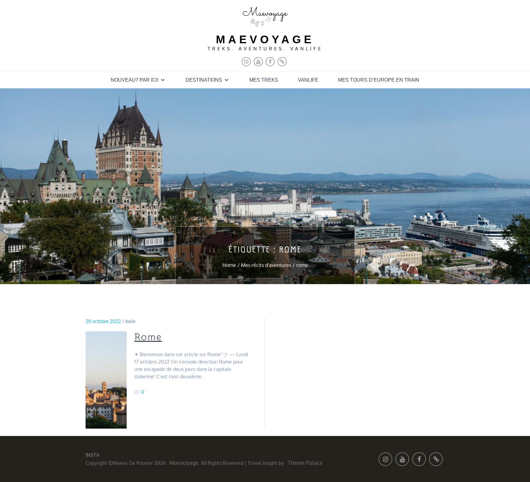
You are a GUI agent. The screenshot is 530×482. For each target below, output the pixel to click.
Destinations (204, 80)
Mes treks (263, 80)
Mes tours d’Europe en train (378, 80)
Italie (130, 321)
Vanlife (308, 80)
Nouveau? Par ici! (134, 80)
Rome (148, 337)
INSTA (92, 455)
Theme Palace (305, 462)
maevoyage (265, 39)
